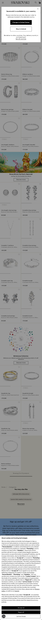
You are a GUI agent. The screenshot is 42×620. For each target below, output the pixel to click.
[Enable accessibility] (3, 616)
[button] (37, 8)
